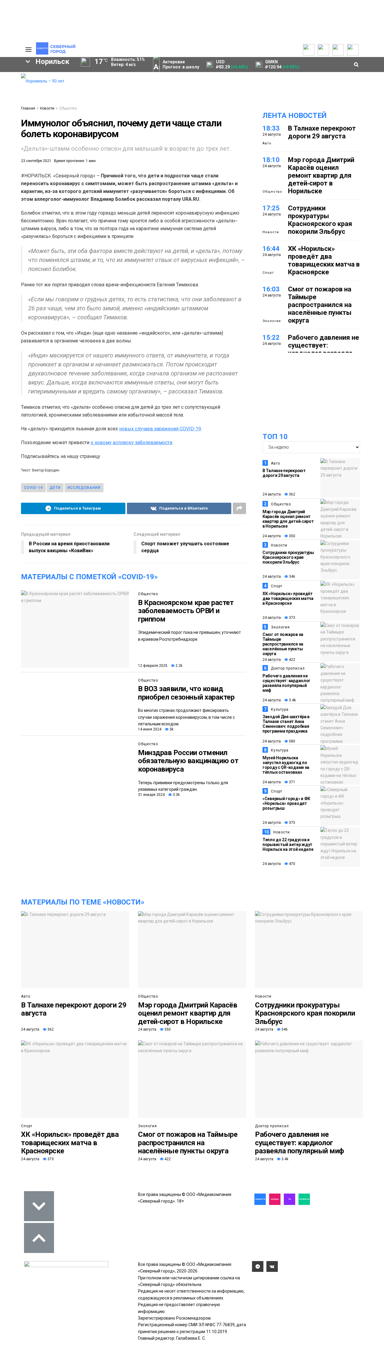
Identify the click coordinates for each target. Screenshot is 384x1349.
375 (291, 823)
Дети (55, 488)
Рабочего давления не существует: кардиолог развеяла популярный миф (323, 349)
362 (291, 494)
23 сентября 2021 (36, 161)
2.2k (178, 666)
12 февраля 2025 (152, 666)
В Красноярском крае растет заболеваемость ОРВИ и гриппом (186, 610)
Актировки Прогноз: (181, 64)
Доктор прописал (288, 668)
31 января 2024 (151, 795)
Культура (280, 709)
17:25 (271, 208)
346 (291, 576)
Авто (267, 143)
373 (291, 618)
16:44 (271, 248)
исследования (84, 488)
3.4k (292, 700)
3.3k (176, 795)
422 (291, 660)
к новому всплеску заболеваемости (131, 442)
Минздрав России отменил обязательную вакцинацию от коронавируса (188, 760)
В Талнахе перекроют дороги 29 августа (322, 132)
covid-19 (33, 488)
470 (291, 864)
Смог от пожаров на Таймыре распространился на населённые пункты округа (320, 304)
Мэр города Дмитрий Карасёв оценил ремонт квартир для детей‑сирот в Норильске (321, 175)
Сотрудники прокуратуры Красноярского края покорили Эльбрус (320, 219)
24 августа (271, 494)
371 (291, 782)
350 (291, 536)
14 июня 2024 (149, 729)
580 (291, 741)
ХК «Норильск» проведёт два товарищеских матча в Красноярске (324, 260)
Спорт (268, 273)
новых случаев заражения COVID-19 (160, 429)
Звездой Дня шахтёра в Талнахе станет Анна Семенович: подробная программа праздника (286, 723)
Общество (68, 108)
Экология (271, 321)
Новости (47, 108)
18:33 (271, 128)
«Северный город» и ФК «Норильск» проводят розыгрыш (286, 803)
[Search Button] (7, 185)
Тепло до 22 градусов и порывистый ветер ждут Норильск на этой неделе (288, 844)
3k (171, 729)
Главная (28, 108)
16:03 (271, 289)
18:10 (271, 160)
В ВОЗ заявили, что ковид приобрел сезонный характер (186, 693)
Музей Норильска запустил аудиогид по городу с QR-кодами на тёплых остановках (285, 765)
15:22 (271, 337)
